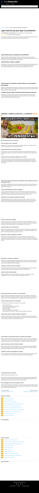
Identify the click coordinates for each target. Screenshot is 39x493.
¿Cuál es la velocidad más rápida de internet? (11, 453)
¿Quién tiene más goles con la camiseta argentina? (12, 405)
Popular (12, 4)
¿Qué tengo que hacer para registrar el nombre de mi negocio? (14, 441)
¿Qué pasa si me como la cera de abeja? (10, 439)
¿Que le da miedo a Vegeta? (8, 445)
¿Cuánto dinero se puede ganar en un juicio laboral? (12, 455)
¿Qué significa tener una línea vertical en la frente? (12, 411)
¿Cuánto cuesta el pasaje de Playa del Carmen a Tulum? (13, 443)
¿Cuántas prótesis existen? (8, 447)
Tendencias (8, 4)
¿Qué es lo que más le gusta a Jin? (10, 457)
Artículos (2, 4)
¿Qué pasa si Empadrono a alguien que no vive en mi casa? (14, 403)
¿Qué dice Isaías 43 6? (8, 449)
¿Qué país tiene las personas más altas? (30, 391)
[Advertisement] (19, 17)
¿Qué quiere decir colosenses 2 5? (9, 413)
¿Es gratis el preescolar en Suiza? (7, 391)
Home (2, 27)
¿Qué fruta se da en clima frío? (9, 451)
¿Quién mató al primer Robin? (9, 415)
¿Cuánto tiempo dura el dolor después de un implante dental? (14, 409)
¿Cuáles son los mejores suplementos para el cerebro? (13, 407)
